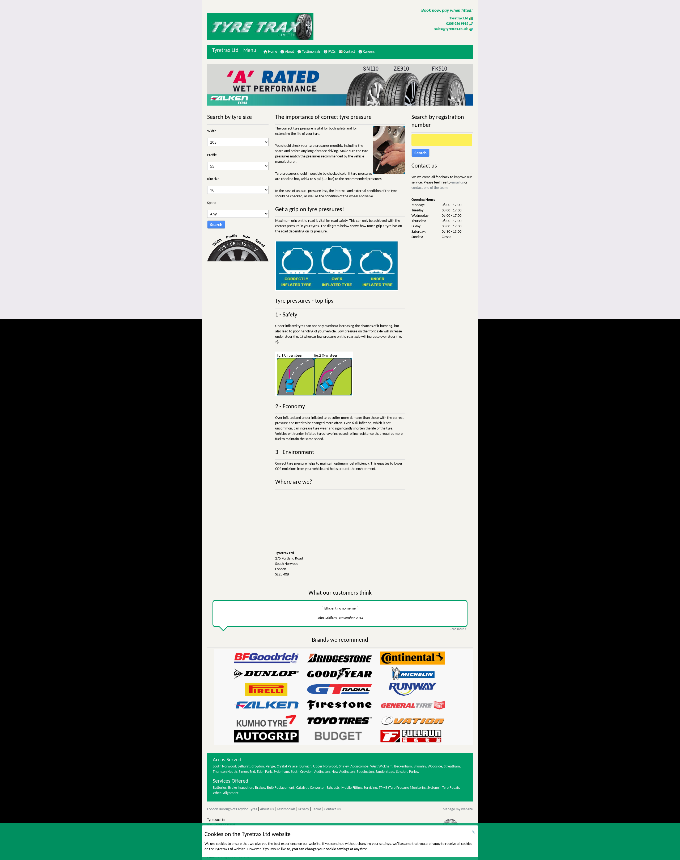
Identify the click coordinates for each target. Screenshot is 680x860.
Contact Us (332, 809)
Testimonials (310, 52)
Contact (349, 52)
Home (272, 52)
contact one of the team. (430, 188)
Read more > (458, 629)
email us (457, 183)
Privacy (303, 809)
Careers (368, 52)
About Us (267, 809)
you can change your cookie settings (320, 849)
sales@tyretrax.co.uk (451, 29)
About (289, 52)
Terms (316, 809)
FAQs (331, 52)
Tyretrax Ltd (225, 50)
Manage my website (458, 809)
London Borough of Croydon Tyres (232, 809)
